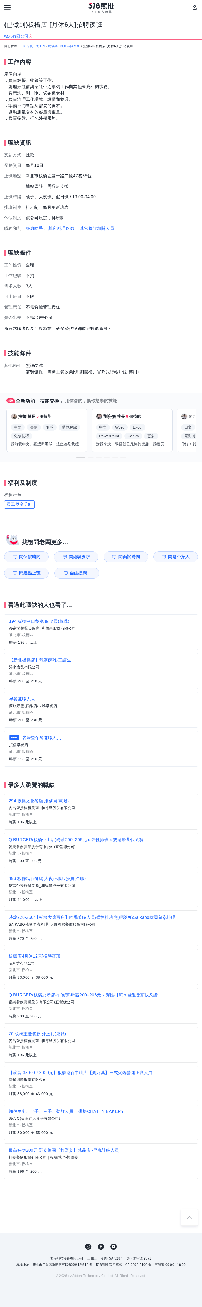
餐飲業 (53, 46)
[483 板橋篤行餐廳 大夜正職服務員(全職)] (101, 889)
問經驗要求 (79, 556)
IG (88, 1247)
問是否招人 (179, 556)
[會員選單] (194, 7)
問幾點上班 (30, 573)
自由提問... (80, 573)
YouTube (113, 1247)
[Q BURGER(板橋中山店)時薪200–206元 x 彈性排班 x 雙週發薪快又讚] (101, 850)
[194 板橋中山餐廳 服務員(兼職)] (101, 632)
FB (101, 1247)
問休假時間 (30, 556)
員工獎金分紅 (19, 504)
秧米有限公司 (70, 46)
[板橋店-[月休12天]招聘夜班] (101, 967)
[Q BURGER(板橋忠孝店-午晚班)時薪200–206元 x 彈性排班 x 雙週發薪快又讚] (101, 1005)
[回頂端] (189, 1217)
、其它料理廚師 (59, 228)
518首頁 (27, 46)
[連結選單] (7, 7)
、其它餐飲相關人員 (94, 228)
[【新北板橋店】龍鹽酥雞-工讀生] (101, 671)
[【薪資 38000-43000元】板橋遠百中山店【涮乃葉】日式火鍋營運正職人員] (101, 1083)
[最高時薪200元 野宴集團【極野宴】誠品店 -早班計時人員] (101, 1161)
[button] (80, 457)
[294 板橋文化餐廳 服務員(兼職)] (101, 811)
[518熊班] (101, 8)
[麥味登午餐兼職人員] (101, 748)
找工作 (40, 46)
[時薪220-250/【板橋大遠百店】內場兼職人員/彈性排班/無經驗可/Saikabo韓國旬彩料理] (101, 928)
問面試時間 (129, 556)
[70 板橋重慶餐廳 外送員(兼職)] (101, 1044)
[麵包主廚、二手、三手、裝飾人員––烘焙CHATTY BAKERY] (101, 1122)
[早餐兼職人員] (101, 709)
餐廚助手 (34, 228)
